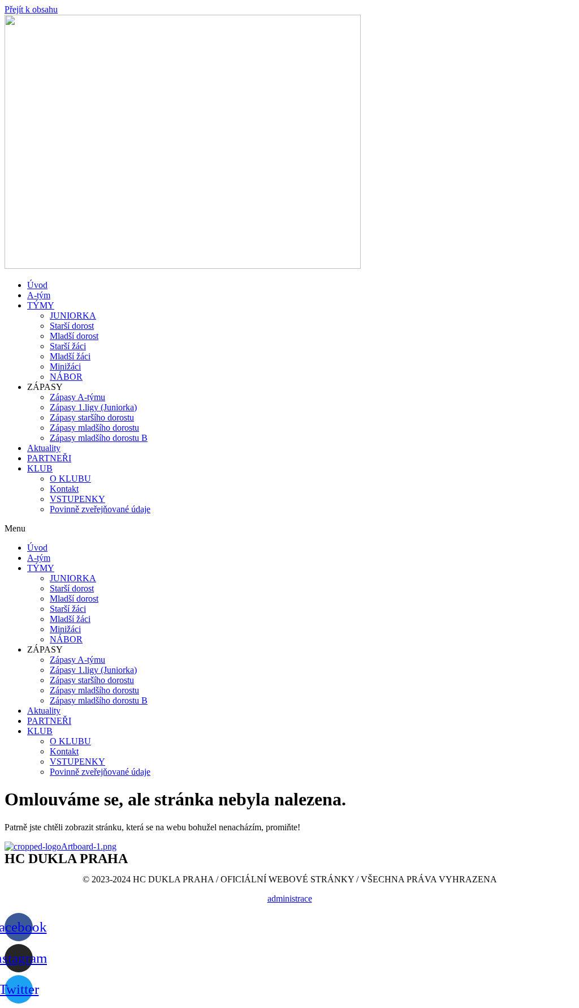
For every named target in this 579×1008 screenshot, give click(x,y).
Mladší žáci (70, 356)
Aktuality (44, 448)
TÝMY (40, 305)
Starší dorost (72, 326)
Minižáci (65, 366)
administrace (289, 898)
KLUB (40, 468)
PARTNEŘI (49, 458)
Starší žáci (68, 346)
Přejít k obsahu (31, 9)
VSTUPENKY (77, 499)
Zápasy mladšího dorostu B (99, 438)
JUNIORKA (73, 315)
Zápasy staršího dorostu (92, 417)
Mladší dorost (74, 336)
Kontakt (64, 489)
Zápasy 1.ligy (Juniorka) (93, 407)
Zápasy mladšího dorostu (94, 427)
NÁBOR (66, 376)
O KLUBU (70, 478)
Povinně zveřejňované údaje (100, 509)
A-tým (38, 295)
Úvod (37, 285)
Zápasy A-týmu (77, 397)
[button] (289, 529)
